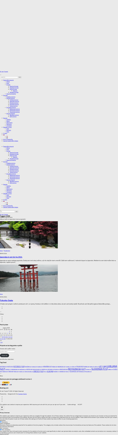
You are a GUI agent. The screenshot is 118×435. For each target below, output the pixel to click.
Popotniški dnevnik (8, 80)
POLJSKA (57, 369)
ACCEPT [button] (80, 404)
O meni (5, 133)
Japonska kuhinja (14, 101)
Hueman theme (22, 394)
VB (45, 371)
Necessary (5, 422)
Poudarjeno (7, 250)
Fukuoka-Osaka (6, 300)
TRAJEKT (21, 371)
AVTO (10, 366)
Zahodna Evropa (14, 87)
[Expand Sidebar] (0, 373)
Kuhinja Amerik (10, 113)
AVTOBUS (19, 366)
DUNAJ (34, 366)
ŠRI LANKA (88, 371)
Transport (9, 125)
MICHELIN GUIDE (37, 369)
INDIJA (54, 366)
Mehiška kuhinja (14, 115)
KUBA (92, 366)
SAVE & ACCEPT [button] (4, 434)
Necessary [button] (3, 420)
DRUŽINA (28, 366)
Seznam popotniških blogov (10, 141)
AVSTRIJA (3, 366)
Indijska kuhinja (14, 100)
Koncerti (8, 130)
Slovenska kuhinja (15, 112)
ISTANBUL (68, 366)
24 (1, 339)
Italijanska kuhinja (15, 110)
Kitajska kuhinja (14, 103)
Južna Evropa (13, 89)
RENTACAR (64, 369)
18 (2, 337)
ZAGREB (62, 371)
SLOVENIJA (99, 369)
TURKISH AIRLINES (28, 371)
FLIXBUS (40, 366)
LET (102, 366)
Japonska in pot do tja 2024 (11, 257)
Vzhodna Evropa (14, 92)
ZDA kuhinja (13, 116)
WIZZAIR (56, 371)
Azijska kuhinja (10, 98)
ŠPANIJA (82, 371)
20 (6, 337)
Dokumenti (9, 122)
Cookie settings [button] (71, 404)
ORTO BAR (51, 369)
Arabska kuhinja (10, 97)
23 (11, 337)
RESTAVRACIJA (77, 369)
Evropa (8, 84)
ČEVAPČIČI (74, 371)
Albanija (15, 91)
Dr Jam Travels (4, 71)
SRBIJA (110, 369)
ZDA (68, 371)
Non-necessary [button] (4, 428)
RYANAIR (88, 369)
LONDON (8, 369)
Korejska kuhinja (14, 104)
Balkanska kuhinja (15, 109)
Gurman (5, 95)
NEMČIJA (44, 369)
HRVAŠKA (47, 366)
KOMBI (86, 366)
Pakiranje (9, 124)
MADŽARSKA (22, 369)
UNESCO (38, 371)
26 (4, 339)
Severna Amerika (11, 94)
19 (4, 337)
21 (8, 337)
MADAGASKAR (15, 369)
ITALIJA (79, 366)
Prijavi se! (4, 355)
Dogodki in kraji (7, 127)
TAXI (10, 371)
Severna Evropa (14, 86)
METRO (29, 369)
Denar (8, 121)
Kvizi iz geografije (8, 139)
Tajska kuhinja (13, 106)
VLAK (50, 371)
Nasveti (5, 118)
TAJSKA (5, 371)
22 (10, 337)
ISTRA (74, 366)
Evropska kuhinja (11, 107)
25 (2, 339)
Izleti (7, 128)
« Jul (1, 342)
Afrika (8, 81)
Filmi (7, 132)
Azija (7, 83)
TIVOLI (16, 371)
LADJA (96, 366)
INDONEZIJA (61, 366)
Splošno (8, 119)
